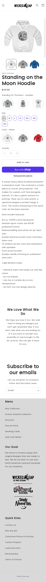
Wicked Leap (25, 576)
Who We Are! (11, 531)
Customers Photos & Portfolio (19, 536)
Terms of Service (13, 559)
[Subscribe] (38, 390)
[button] (3, 5)
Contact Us (10, 525)
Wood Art (9, 420)
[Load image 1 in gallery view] (11, 64)
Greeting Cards (12, 431)
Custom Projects (13, 542)
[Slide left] (3, 65)
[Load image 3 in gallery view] (34, 64)
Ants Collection (12, 408)
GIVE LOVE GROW (13, 437)
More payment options (23, 176)
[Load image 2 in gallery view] (23, 64)
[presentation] (3, 103)
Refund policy (11, 554)
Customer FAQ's (13, 548)
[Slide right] (43, 65)
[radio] (7, 103)
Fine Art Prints (11, 425)
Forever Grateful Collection (18, 414)
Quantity (5, 148)
